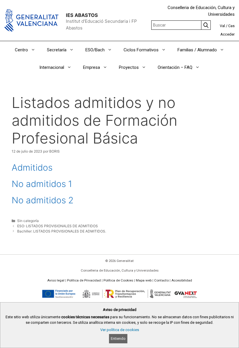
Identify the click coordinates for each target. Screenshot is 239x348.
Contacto (161, 280)
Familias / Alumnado (197, 50)
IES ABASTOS (82, 15)
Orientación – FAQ (175, 67)
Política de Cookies (118, 280)
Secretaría (56, 50)
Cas (231, 26)
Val (222, 26)
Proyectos (129, 67)
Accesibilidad (181, 280)
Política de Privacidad (84, 280)
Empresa (91, 67)
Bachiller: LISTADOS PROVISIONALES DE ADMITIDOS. (61, 231)
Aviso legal (55, 280)
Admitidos (32, 167)
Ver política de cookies (119, 330)
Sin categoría (28, 220)
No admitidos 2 (42, 200)
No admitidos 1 (42, 184)
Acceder (227, 34)
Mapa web (144, 280)
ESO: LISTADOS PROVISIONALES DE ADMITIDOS (57, 226)
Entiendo (118, 338)
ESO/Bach (95, 50)
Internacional (51, 67)
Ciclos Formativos (141, 50)
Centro (21, 50)
